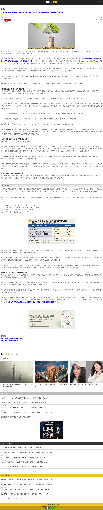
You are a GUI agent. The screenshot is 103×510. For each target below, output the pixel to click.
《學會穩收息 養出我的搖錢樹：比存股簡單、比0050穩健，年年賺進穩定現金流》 (30, 302)
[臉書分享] (48, 508)
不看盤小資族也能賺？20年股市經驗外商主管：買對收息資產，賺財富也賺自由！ (33, 13)
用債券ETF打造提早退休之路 (10, 340)
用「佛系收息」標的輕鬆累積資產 (12, 338)
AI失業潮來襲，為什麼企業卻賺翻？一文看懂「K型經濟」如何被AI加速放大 (16, 385)
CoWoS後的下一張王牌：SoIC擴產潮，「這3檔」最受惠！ (51, 385)
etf (14, 354)
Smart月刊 (6, 21)
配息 (9, 354)
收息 (17, 354)
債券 (6, 354)
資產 (12, 354)
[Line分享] (53, 508)
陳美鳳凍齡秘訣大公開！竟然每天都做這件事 (83, 384)
